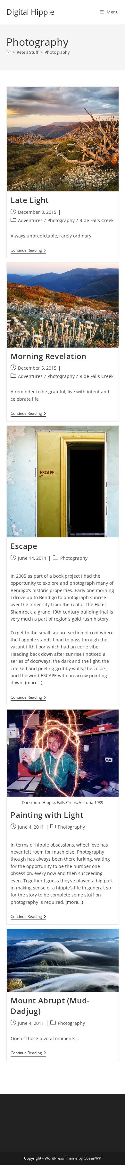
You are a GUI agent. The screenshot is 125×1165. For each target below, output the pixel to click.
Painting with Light (47, 814)
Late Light (30, 200)
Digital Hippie (30, 11)
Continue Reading (28, 250)
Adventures (30, 220)
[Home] (8, 52)
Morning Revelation (49, 356)
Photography (57, 52)
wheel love (87, 845)
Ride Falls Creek (96, 220)
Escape (24, 546)
